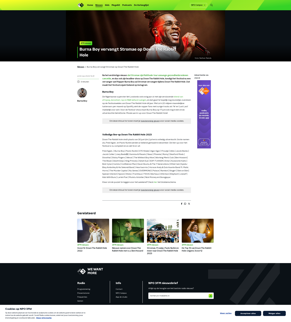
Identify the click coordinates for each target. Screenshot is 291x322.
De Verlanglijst (141, 5)
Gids (107, 5)
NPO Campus (197, 5)
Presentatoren (83, 293)
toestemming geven (150, 121)
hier (155, 182)
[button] (211, 5)
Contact (119, 289)
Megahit (116, 5)
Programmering (83, 289)
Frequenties (82, 297)
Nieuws (99, 5)
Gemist (80, 301)
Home (90, 5)
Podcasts (127, 5)
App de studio (121, 297)
